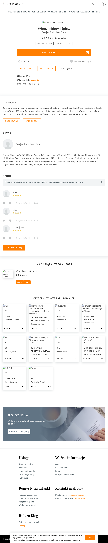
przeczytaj (35, 80)
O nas (57, 464)
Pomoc (58, 471)
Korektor (23, 467)
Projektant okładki (27, 471)
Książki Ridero (61, 467)
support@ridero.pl (76, 495)
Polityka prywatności (64, 474)
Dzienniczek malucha (28, 498)
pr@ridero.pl (80, 498)
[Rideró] (3, 4)
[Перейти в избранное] (99, 4)
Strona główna (15, 4)
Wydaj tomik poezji (27, 505)
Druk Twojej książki (27, 474)
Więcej (22, 525)
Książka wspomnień (28, 495)
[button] (80, 61)
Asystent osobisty (27, 464)
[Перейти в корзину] (104, 4)
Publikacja (23, 477)
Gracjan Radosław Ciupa (54, 32)
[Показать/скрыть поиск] (94, 4)
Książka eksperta (26, 501)
